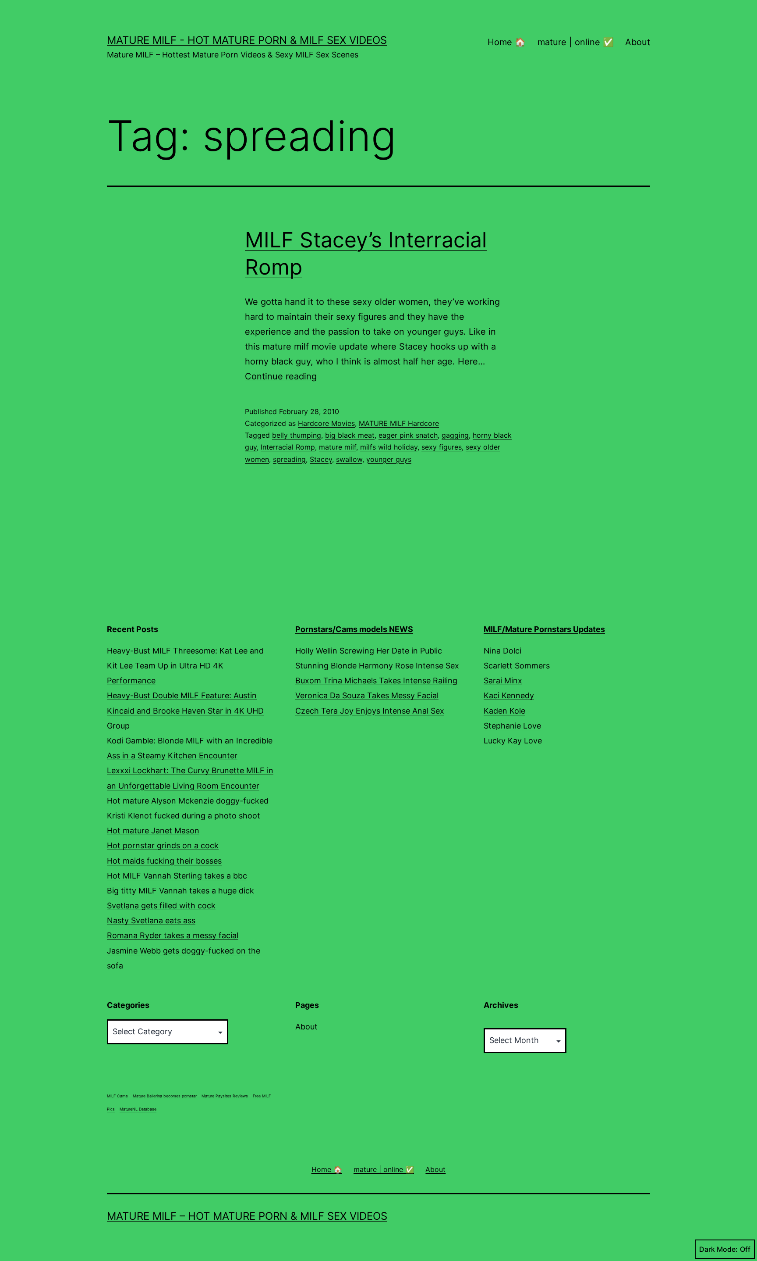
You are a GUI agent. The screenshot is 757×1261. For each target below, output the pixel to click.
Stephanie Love (512, 725)
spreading (289, 459)
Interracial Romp (288, 447)
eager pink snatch (408, 435)
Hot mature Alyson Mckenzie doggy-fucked (188, 800)
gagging (455, 435)
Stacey (321, 459)
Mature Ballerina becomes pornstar (165, 1095)
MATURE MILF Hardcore (399, 423)
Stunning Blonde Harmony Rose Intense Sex (377, 665)
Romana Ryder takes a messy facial (172, 935)
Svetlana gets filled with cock (161, 905)
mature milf (337, 447)
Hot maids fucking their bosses (164, 860)
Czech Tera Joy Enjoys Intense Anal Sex (369, 710)
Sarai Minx (503, 680)
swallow (349, 459)
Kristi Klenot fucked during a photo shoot (183, 815)
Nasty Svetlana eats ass (151, 920)
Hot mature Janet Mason (153, 830)
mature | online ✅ (576, 42)
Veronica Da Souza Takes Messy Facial (367, 695)
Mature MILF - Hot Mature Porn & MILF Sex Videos (247, 40)
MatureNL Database (138, 1109)
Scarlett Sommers (517, 665)
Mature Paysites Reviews (225, 1095)
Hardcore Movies (326, 423)
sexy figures (441, 447)
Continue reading (281, 376)
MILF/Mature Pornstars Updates (544, 629)
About (637, 42)
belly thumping (296, 435)
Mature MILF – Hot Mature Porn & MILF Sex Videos (247, 1216)
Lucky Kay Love (513, 740)
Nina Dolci (502, 650)
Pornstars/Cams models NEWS (354, 629)
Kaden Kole (504, 710)
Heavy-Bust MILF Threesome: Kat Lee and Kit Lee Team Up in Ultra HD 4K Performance (185, 665)
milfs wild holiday (388, 447)
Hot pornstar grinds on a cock (163, 845)
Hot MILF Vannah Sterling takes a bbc (177, 875)
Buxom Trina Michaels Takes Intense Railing (376, 680)
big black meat (350, 435)
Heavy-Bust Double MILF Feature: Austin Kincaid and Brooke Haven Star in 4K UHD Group (185, 710)
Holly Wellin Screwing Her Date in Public (368, 650)
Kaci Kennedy (509, 695)
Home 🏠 (507, 42)
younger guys (388, 459)
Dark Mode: (718, 1249)
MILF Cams (117, 1095)
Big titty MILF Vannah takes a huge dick (180, 890)
